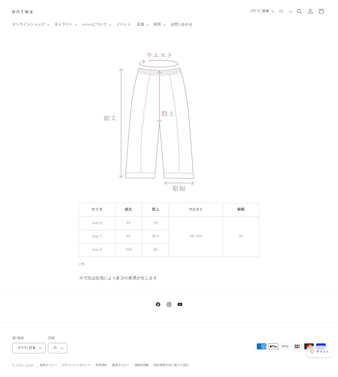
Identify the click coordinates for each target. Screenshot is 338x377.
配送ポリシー (121, 365)
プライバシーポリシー (76, 365)
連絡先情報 (142, 365)
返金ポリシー (48, 365)
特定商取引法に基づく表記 (171, 365)
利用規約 (101, 365)
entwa (29, 365)
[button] (30, 25)
